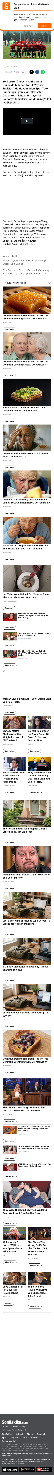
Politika (34, 1437)
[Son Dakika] (27, 1422)
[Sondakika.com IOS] (10, 1469)
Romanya (8, 162)
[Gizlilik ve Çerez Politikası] (41, 1459)
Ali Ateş (32, 240)
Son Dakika (7, 1434)
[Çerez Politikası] (9, 1461)
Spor (11, 156)
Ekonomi (41, 1434)
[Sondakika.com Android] (27, 1469)
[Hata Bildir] (21, 1464)
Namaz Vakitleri (9, 1441)
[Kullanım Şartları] (8, 1459)
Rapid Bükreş (32, 162)
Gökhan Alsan (10, 244)
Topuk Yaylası (20, 152)
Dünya (30, 1434)
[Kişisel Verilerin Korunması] (27, 1461)
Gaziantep (19, 159)
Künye (27, 1430)
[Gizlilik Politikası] (23, 1459)
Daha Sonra (29, 26)
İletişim (20, 1430)
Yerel (25, 1437)
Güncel (19, 1434)
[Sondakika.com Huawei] (44, 1469)
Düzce (41, 149)
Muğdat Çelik (25, 175)
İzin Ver (44, 25)
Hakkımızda (6, 1430)
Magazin (14, 1437)
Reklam (15, 1430)
